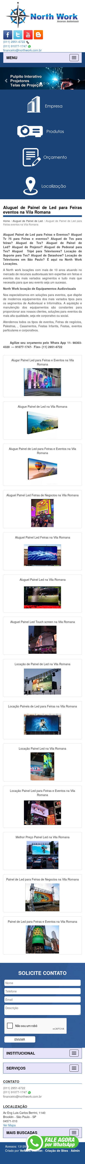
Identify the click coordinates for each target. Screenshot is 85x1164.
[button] (6, 78)
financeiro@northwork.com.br (22, 50)
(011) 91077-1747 (15, 46)
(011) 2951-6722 (14, 42)
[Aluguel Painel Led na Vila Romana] (42, 597)
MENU (11, 57)
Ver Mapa (9, 1125)
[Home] (42, 14)
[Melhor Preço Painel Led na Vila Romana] (42, 854)
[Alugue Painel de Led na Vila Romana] (42, 424)
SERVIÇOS (16, 1068)
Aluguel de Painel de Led (28, 221)
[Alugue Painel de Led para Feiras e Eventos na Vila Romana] (42, 470)
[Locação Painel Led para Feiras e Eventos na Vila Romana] (42, 812)
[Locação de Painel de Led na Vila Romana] (42, 681)
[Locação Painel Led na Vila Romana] (42, 766)
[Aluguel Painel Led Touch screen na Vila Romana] (42, 639)
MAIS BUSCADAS (21, 1132)
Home (6, 221)
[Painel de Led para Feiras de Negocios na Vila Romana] (42, 897)
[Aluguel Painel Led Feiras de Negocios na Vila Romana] (42, 512)
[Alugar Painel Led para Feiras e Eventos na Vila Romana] (42, 382)
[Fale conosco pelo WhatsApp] (52, 1143)
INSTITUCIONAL (20, 1053)
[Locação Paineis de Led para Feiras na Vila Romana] (42, 724)
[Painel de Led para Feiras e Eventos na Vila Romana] (42, 939)
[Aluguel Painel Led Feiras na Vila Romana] (42, 555)
